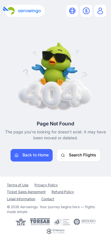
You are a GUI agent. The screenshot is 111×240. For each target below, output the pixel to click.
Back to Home (35, 154)
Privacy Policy (46, 185)
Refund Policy (63, 192)
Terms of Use (17, 185)
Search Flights (82, 154)
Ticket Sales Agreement (26, 192)
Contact (47, 199)
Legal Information (21, 199)
